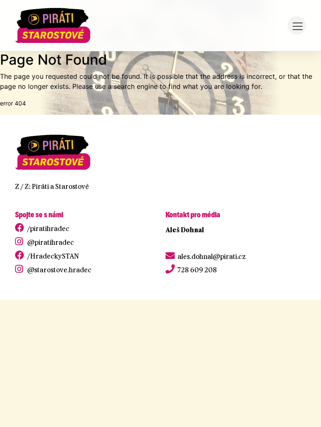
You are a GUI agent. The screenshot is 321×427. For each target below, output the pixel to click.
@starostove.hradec (59, 270)
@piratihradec (50, 242)
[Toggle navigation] (297, 25)
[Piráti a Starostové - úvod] (52, 25)
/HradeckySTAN (53, 256)
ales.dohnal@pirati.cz (212, 256)
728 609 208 (197, 270)
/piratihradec (48, 228)
